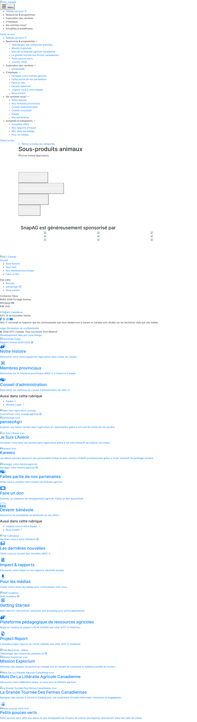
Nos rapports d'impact (24, 127)
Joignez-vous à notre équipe (27, 89)
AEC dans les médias (23, 131)
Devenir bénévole (21, 86)
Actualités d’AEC (20, 124)
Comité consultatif (22, 110)
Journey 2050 (19, 62)
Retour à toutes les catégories (38, 143)
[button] (7, 7)
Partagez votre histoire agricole (29, 75)
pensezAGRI (18, 68)
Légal (3, 328)
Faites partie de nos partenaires (29, 79)
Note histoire (13, 263)
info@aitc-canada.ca (11, 312)
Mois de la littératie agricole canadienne (33, 51)
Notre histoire (19, 100)
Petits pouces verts (22, 58)
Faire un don (18, 82)
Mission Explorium (21, 48)
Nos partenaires (20, 117)
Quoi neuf (11, 267)
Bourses (10, 283)
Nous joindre (18, 93)
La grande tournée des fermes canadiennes (35, 55)
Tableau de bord (15, 37)
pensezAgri (12, 286)
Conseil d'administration (25, 107)
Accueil (4, 260)
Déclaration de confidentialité (23, 328)
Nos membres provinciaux (26, 103)
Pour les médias (20, 134)
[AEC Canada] (8, 1)
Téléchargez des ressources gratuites (32, 44)
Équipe (15, 113)
